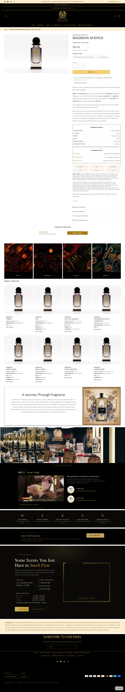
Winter (105, 275)
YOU (36, 319)
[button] (6, 16)
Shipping (75, 50)
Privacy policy (19, 682)
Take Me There (22, 609)
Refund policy (38, 682)
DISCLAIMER (80, 655)
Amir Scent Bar (11, 682)
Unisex (113, 170)
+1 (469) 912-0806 (44, 589)
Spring (99, 121)
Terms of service (46, 682)
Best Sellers (80, 166)
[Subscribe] (76, 647)
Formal (76, 275)
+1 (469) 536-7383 (44, 582)
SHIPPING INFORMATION (57, 655)
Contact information (28, 682)
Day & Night (113, 166)
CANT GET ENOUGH (71, 319)
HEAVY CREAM (40, 369)
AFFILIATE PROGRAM (45, 652)
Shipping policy (55, 682)
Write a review (77, 233)
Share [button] (75, 201)
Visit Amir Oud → (95, 535)
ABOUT (36, 652)
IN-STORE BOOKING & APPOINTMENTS (62, 652)
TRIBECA (9, 319)
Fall (80, 170)
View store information (80, 82)
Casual (96, 166)
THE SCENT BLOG (70, 655)
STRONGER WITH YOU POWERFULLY (101, 320)
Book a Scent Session (39, 609)
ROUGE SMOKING (71, 369)
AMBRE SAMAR (11, 369)
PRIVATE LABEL (45, 655)
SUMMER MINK (99, 369)
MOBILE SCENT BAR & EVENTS (82, 652)
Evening (47, 275)
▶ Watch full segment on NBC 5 (29, 504)
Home (5, 29)
